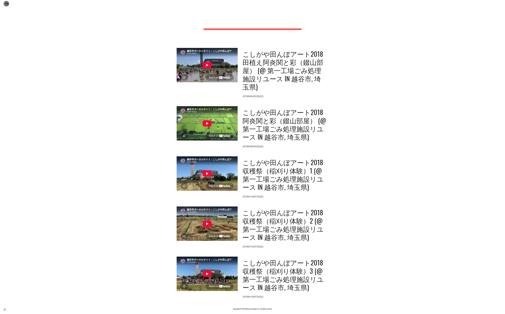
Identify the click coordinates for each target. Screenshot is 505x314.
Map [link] (494, 3)
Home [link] (430, 3)
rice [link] (483, 3)
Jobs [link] (454, 3)
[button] (502, 4)
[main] (252, 22)
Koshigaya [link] (469, 3)
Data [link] (442, 3)
